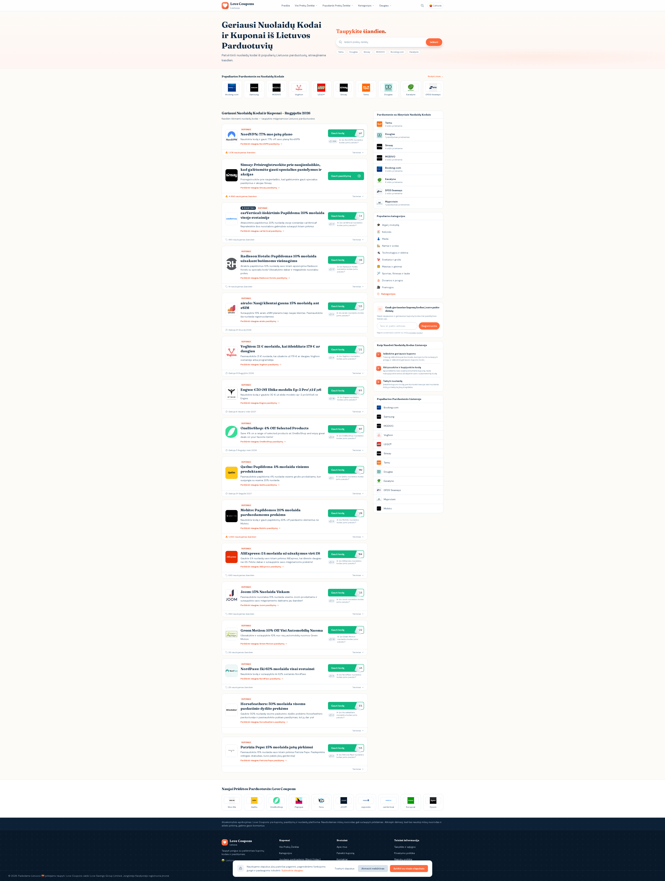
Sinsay (367, 52)
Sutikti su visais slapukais (408, 868)
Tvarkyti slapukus (344, 868)
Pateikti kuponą (345, 853)
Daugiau (384, 5)
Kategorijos (364, 5)
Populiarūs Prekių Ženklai (336, 5)
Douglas (353, 52)
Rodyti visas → (435, 76)
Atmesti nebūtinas (372, 868)
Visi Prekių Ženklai (305, 5)
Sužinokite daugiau (292, 870)
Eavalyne (414, 52)
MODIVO (380, 52)
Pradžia (286, 5)
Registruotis (429, 325)
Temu (341, 52)
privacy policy (416, 332)
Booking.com (397, 52)
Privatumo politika (404, 853)
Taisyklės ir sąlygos (405, 846)
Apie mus (342, 846)
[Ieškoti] (422, 5)
